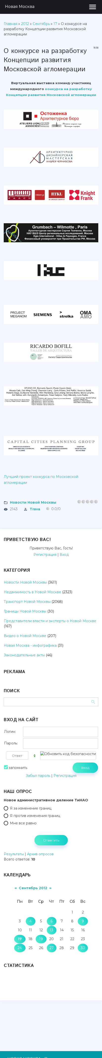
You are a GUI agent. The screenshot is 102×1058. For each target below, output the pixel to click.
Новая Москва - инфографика (30, 645)
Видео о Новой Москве (25, 636)
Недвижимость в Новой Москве (32, 592)
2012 (25, 24)
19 (41, 939)
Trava (35, 509)
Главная (10, 24)
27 (52, 948)
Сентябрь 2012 (33, 888)
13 (51, 930)
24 (20, 948)
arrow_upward (91, 1047)
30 (83, 948)
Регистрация (44, 554)
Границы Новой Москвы (25, 611)
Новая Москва (19, 6)
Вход (64, 554)
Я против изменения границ (35, 815)
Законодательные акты (24, 655)
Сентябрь (41, 24)
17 (55, 24)
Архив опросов (40, 854)
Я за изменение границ (30, 808)
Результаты (14, 854)
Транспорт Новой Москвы (27, 601)
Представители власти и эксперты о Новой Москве (50, 621)
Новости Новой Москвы (33, 502)
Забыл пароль (38, 775)
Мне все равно (23, 823)
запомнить (18, 767)
